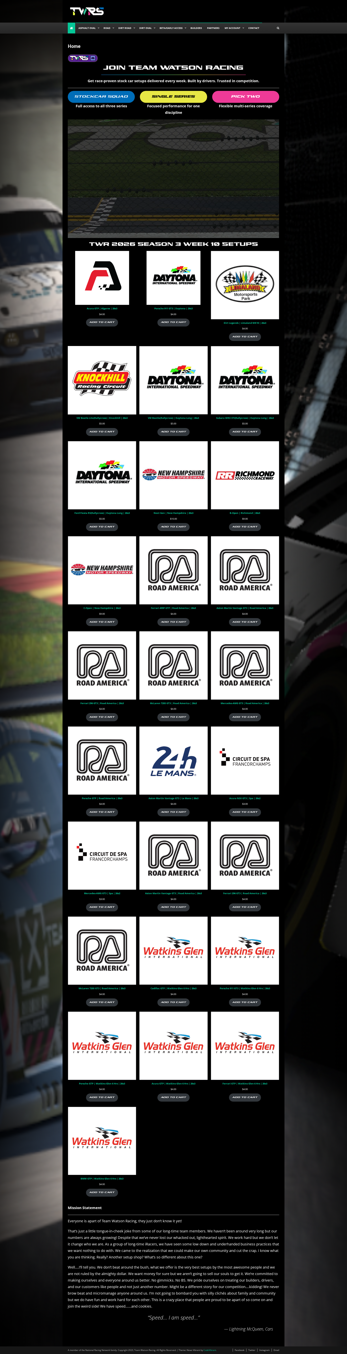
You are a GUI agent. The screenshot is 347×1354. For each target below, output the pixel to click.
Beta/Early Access (171, 28)
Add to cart (102, 322)
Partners (213, 28)
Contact (253, 28)
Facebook (239, 1350)
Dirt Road (124, 28)
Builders (196, 28)
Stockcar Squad (101, 96)
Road (107, 28)
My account (232, 28)
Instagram (264, 1350)
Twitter (251, 1350)
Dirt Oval (145, 28)
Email (276, 1350)
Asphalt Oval (87, 28)
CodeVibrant (210, 1350)
